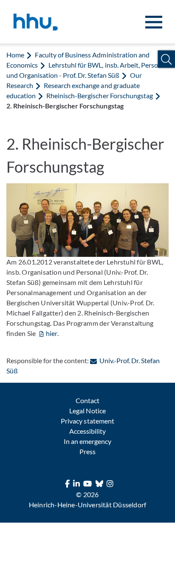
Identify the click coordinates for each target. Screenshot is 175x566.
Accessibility (87, 431)
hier (51, 333)
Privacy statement (87, 421)
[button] (166, 59)
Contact (87, 400)
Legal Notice (87, 411)
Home (15, 55)
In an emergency (87, 441)
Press (87, 451)
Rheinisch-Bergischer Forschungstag (99, 95)
